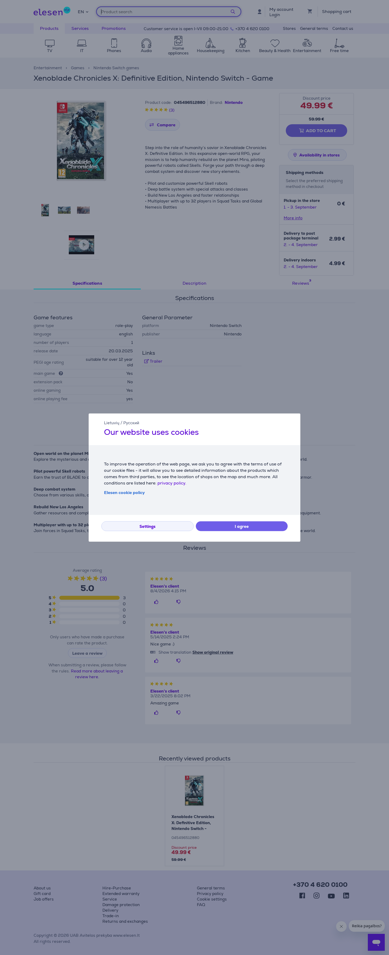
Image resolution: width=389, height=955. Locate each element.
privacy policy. (171, 483)
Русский (131, 422)
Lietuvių (111, 422)
